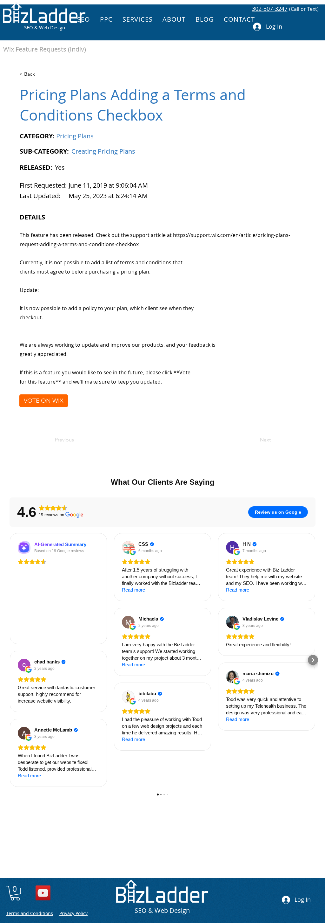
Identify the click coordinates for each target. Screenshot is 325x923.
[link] (15, 893)
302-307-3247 (270, 8)
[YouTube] (43, 892)
